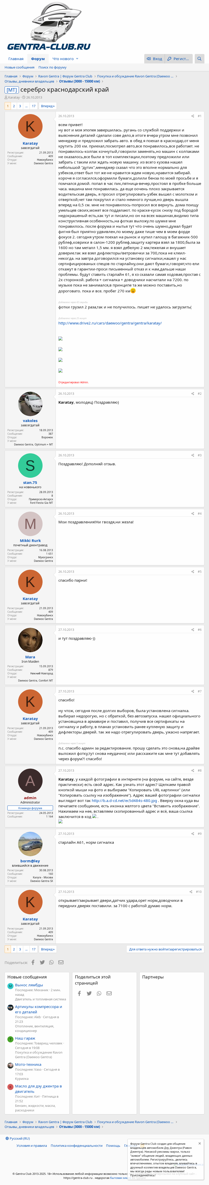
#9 (200, 834)
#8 (200, 770)
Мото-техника (28, 1064)
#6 (200, 630)
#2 (200, 393)
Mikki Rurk (30, 540)
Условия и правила (32, 1145)
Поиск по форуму (52, 67)
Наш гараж (25, 1038)
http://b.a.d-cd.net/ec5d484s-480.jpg (124, 800)
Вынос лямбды (29, 984)
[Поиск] (199, 58)
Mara (30, 656)
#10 (199, 892)
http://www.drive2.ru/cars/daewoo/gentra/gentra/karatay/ (110, 322)
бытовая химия (120, 1178)
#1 (200, 116)
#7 (200, 691)
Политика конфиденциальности (76, 1145)
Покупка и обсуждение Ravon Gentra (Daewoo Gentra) (38, 1054)
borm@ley (30, 860)
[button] (77, 58)
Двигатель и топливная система (40, 999)
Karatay (14, 97)
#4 (200, 513)
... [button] (26, 106)
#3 (200, 455)
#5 (200, 571)
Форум (38, 58)
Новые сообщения (19, 67)
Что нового (63, 58)
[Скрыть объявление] (199, 1144)
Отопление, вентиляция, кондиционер (34, 1028)
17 (33, 106)
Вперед (47, 106)
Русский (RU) (19, 1138)
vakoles (30, 420)
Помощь (113, 1145)
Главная (15, 58)
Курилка (22, 1078)
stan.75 (30, 482)
